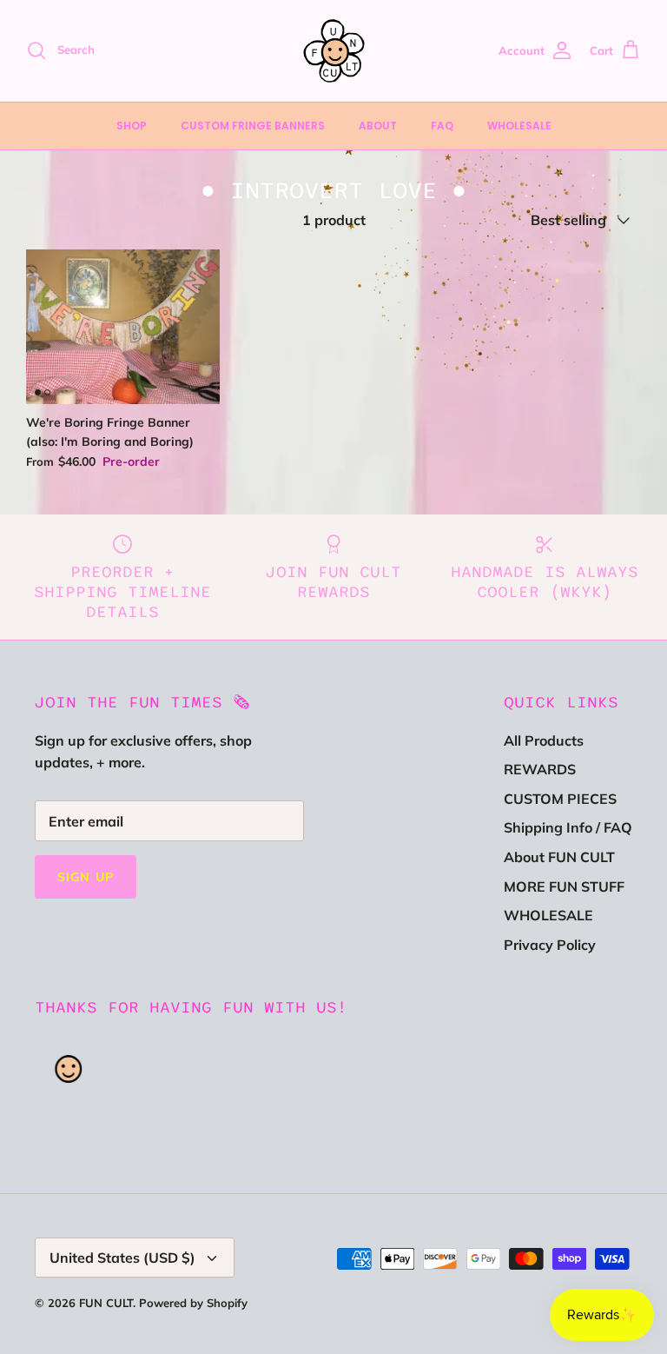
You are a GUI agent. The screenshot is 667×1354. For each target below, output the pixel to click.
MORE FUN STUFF (564, 886)
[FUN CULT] (334, 50)
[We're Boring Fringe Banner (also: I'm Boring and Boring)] (123, 326)
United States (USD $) (122, 1257)
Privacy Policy (550, 944)
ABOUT (378, 125)
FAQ (442, 125)
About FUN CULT (559, 857)
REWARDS (540, 769)
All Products (544, 740)
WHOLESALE (519, 125)
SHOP (131, 125)
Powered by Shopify (193, 1303)
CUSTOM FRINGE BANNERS (253, 125)
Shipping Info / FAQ (568, 827)
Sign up (85, 877)
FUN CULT (106, 1303)
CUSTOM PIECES (560, 798)
